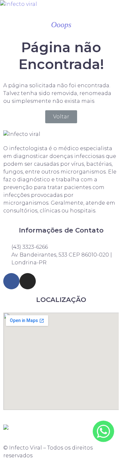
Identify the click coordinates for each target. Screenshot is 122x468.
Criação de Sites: (61, 420)
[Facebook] (11, 281)
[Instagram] (28, 281)
